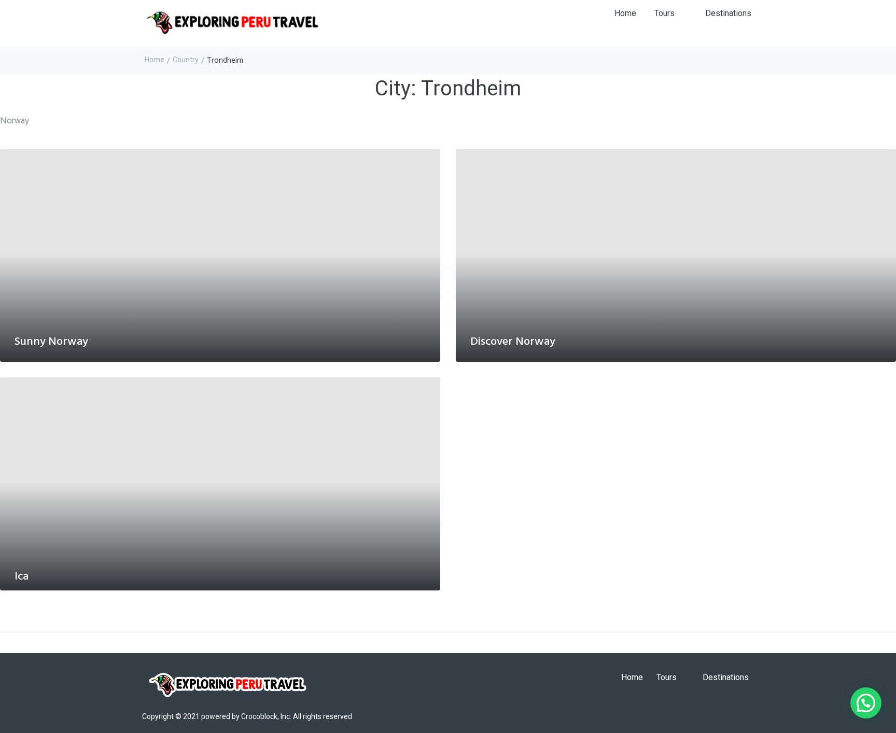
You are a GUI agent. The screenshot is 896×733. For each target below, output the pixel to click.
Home (154, 59)
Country (186, 59)
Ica (22, 577)
